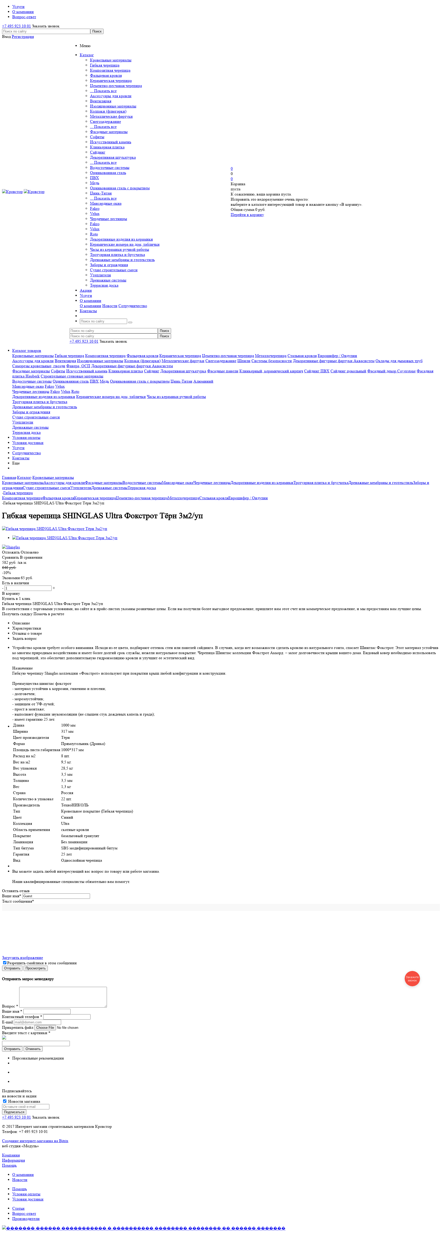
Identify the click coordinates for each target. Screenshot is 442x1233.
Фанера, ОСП (78, 365)
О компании (90, 305)
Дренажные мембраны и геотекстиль (122, 259)
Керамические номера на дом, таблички (125, 244)
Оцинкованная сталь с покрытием (120, 188)
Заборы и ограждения (109, 264)
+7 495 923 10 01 (16, 26)
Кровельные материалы (110, 60)
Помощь (9, 1165)
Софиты (97, 136)
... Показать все (103, 90)
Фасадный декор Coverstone (391, 371)
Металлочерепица (270, 355)
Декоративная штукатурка (113, 157)
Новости (109, 305)
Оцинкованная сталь (108, 172)
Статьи (18, 1208)
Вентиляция (100, 101)
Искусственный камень (110, 141)
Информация (13, 1160)
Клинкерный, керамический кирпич (271, 371)
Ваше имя (11, 895)
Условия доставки (27, 442)
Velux (95, 213)
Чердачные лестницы (108, 218)
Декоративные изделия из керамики (121, 239)
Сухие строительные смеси (114, 269)
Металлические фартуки (111, 116)
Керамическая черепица (111, 80)
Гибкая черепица (104, 65)
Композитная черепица (110, 70)
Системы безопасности (271, 360)
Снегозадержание (105, 121)
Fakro (95, 208)
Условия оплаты (26, 437)
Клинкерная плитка (107, 147)
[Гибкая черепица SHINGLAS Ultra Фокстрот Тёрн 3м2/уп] (54, 528)
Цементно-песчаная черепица (116, 85)
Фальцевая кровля (106, 75)
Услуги (18, 447)
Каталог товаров (26, 350)
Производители (26, 1218)
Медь (94, 182)
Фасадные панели (222, 371)
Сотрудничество (132, 305)
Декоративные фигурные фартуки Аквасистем (333, 360)
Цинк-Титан (101, 193)
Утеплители (100, 275)
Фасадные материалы (109, 131)
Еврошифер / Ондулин (337, 355)
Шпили (243, 360)
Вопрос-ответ (24, 1213)
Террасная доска (104, 285)
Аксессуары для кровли (110, 95)
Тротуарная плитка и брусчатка (117, 254)
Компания (11, 1155)
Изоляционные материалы (113, 106)
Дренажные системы (108, 280)
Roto (94, 234)
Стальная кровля (302, 355)
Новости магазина (23, 1101)
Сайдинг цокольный (348, 371)
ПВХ (94, 177)
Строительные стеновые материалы (72, 376)
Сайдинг (97, 152)
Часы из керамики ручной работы (119, 249)
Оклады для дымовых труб (399, 360)
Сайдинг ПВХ (316, 371)
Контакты (20, 458)
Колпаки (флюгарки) (108, 111)
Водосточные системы (109, 167)
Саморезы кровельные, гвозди (38, 365)
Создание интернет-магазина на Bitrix (35, 1140)
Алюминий (203, 381)
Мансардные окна (105, 203)
